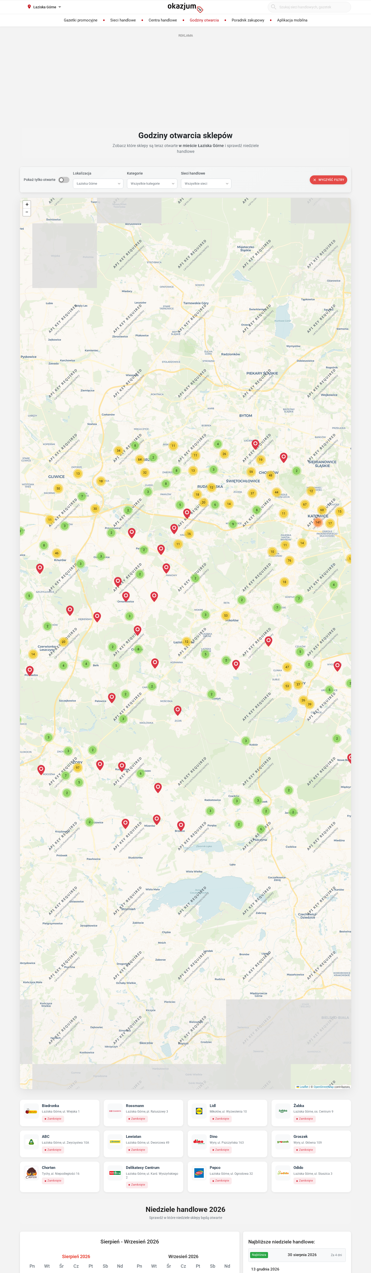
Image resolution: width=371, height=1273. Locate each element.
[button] (186, 642)
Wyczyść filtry (331, 180)
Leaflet (303, 1087)
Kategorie (135, 173)
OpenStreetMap (324, 1087)
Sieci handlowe (193, 173)
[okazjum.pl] (185, 8)
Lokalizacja (82, 173)
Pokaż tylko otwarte (40, 180)
